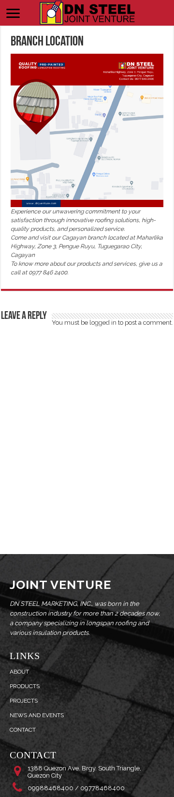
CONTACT (23, 729)
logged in (102, 322)
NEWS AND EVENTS (37, 715)
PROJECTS (24, 700)
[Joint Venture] (87, 11)
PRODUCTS (25, 686)
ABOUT (19, 671)
